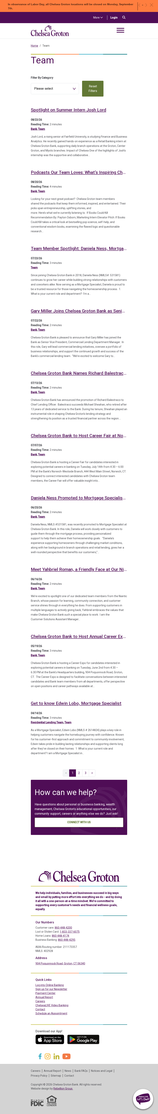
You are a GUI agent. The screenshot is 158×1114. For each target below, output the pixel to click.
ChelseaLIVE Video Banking (51, 1005)
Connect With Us (79, 822)
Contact (40, 1009)
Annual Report (44, 997)
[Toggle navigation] (120, 31)
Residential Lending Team (47, 722)
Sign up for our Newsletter (51, 989)
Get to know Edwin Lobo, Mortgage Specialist (76, 703)
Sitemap (56, 1075)
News (68, 1070)
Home (34, 45)
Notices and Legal (101, 1070)
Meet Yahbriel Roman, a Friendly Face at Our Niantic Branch (89, 569)
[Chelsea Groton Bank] (79, 875)
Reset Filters (92, 88)
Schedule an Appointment (51, 1013)
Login (115, 17)
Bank (34, 128)
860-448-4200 (63, 927)
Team (41, 128)
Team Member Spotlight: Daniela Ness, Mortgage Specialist (90, 248)
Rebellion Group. (63, 1088)
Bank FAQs (81, 1070)
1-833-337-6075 (70, 931)
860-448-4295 (66, 939)
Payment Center (53, 993)
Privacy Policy (39, 1075)
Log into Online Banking (57, 985)
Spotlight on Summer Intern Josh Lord (68, 110)
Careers (40, 1001)
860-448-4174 (60, 935)
